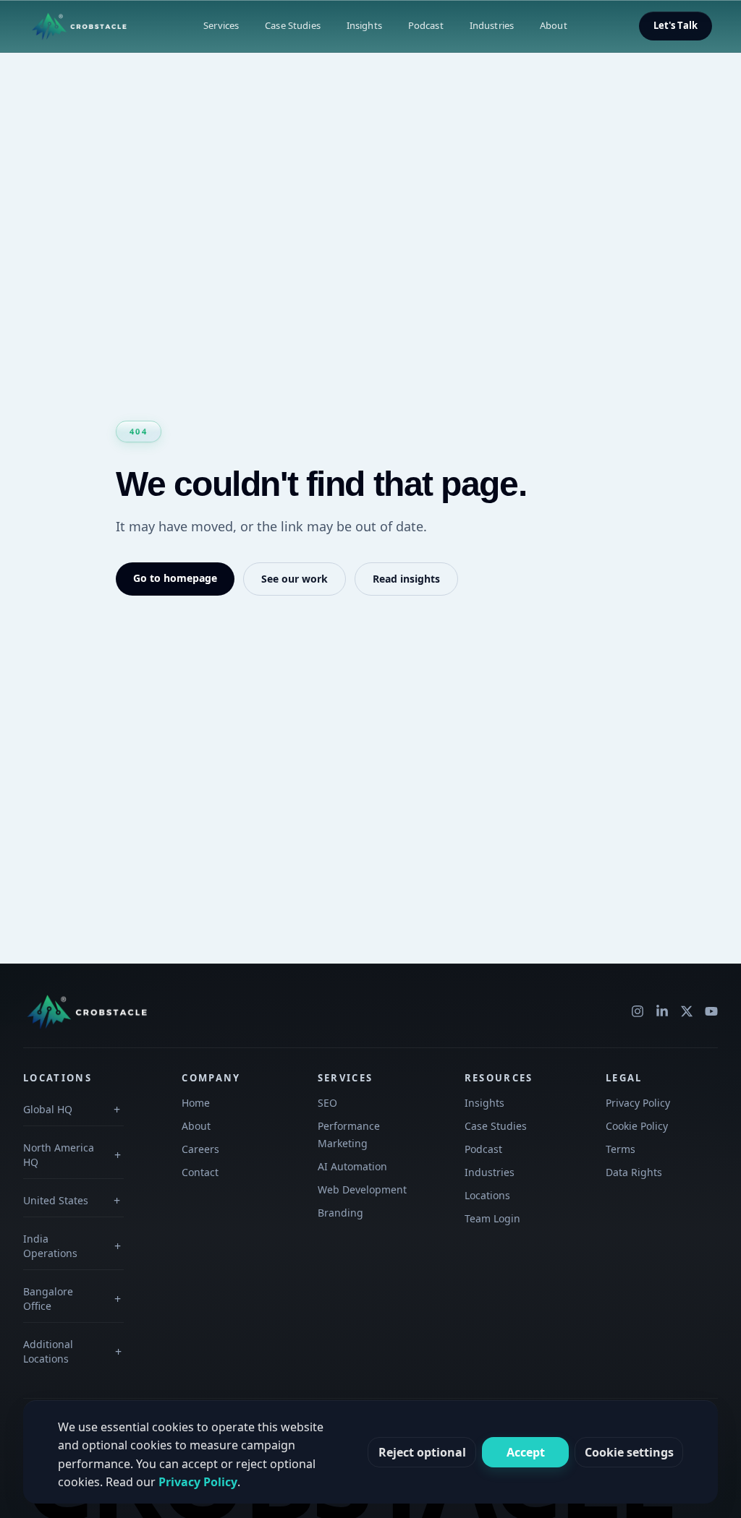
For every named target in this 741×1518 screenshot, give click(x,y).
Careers (200, 1149)
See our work (294, 579)
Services (221, 25)
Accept (526, 1452)
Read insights (406, 579)
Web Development (362, 1189)
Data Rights (634, 1172)
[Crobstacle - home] (80, 26)
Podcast (426, 25)
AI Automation (352, 1166)
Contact (200, 1172)
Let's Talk (675, 25)
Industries (492, 25)
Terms (620, 1149)
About (553, 25)
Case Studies (293, 25)
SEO (327, 1103)
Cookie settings (629, 1452)
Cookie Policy (637, 1126)
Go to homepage (175, 578)
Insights (364, 25)
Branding (340, 1212)
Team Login (492, 1218)
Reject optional (422, 1452)
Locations (487, 1195)
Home (196, 1103)
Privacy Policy (638, 1103)
